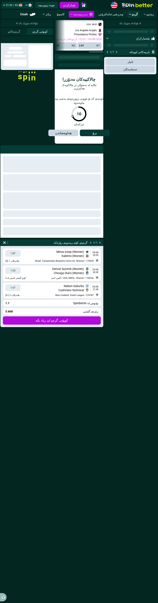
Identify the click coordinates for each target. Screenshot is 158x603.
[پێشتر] (116, 52)
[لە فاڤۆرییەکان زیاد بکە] (108, 59)
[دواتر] (107, 52)
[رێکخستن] (28, 5)
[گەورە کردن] (107, 38)
